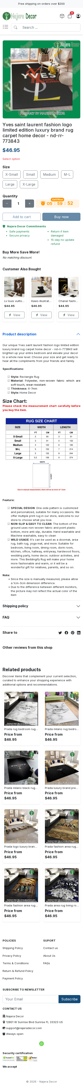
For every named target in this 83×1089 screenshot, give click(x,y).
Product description (19, 334)
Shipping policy (15, 606)
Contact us (50, 948)
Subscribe (69, 999)
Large (9, 184)
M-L (67, 174)
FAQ (6, 617)
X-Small (11, 174)
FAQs (46, 963)
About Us (49, 955)
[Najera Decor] (20, 16)
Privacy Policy (12, 955)
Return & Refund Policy (18, 971)
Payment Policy (13, 978)
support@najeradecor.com (24, 1028)
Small (30, 174)
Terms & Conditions (16, 963)
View (16, 315)
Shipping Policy (13, 948)
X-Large (29, 184)
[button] (7, 27)
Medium (49, 174)
